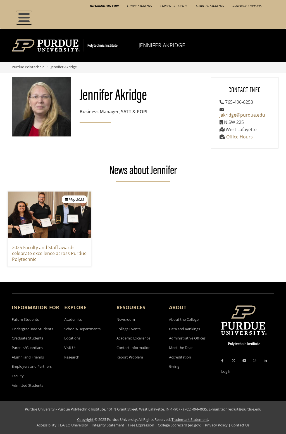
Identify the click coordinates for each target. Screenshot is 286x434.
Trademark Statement (189, 419)
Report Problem (129, 357)
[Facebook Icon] (222, 360)
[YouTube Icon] (244, 360)
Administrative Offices (187, 338)
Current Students (173, 6)
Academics (73, 319)
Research (71, 357)
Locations (72, 338)
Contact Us (240, 425)
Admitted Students (210, 6)
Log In (226, 371)
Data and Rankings (184, 328)
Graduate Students (27, 338)
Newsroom (125, 319)
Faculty (18, 375)
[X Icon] (234, 360)
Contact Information (133, 347)
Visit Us (70, 347)
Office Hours (239, 137)
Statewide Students (247, 6)
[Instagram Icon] (254, 360)
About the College (184, 319)
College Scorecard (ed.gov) (179, 425)
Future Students (139, 6)
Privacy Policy (216, 425)
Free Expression (141, 425)
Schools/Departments (82, 328)
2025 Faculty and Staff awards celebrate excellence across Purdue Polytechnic (49, 253)
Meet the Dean (181, 347)
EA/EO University (74, 425)
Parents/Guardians (27, 347)
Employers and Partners (32, 366)
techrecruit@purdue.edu (240, 409)
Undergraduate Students (32, 328)
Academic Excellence (133, 338)
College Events (128, 328)
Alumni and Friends (28, 357)
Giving (174, 366)
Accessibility (46, 425)
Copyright (85, 419)
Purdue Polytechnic (28, 66)
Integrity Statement (108, 425)
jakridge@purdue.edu (242, 115)
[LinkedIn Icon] (265, 360)
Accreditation (180, 357)
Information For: (104, 6)
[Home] (75, 45)
